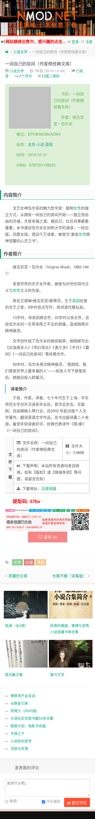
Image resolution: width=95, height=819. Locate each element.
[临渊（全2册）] (26, 604)
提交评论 (79, 802)
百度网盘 (48, 488)
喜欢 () (50, 537)
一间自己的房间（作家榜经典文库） (39, 63)
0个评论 (25, 75)
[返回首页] (6, 51)
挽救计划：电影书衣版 (28, 725)
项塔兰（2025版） (25, 710)
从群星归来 (19, 703)
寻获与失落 (19, 748)
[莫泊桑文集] (26, 653)
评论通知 (53, 801)
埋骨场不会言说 (22, 695)
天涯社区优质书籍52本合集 (31, 718)
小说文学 (20, 51)
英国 (49, 144)
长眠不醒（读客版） (69, 575)
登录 (75, 41)
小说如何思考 (21, 740)
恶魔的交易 (17, 575)
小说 (40, 144)
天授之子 (17, 733)
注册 (88, 41)
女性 (31, 144)
